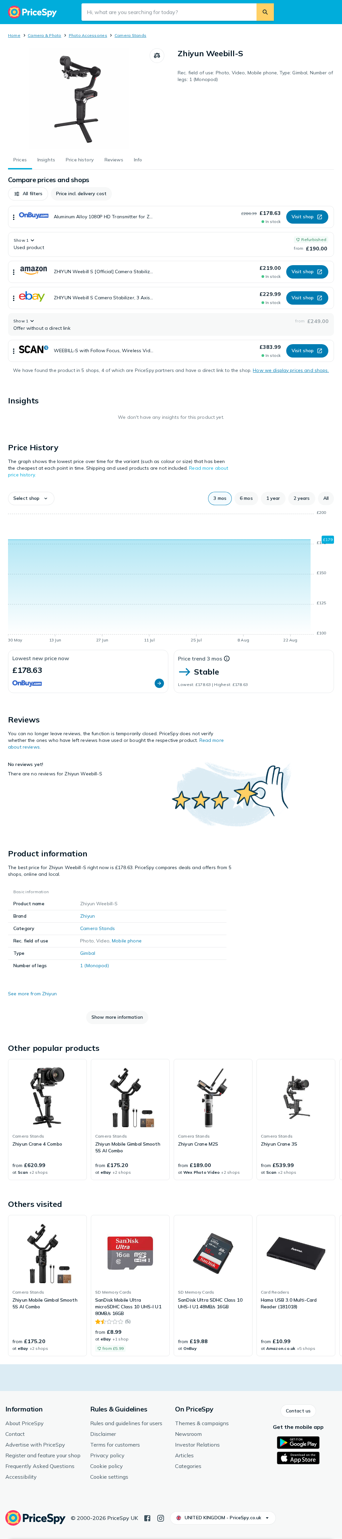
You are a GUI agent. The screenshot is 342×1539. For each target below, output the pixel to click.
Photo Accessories (88, 35)
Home (14, 35)
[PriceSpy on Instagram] (161, 1517)
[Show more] (13, 217)
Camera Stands (130, 35)
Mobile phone (127, 941)
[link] (47, 1119)
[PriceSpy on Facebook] (147, 1517)
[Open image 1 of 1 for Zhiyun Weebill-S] (79, 98)
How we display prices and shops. (291, 370)
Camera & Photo (44, 35)
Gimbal (87, 953)
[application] (171, 577)
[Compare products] (157, 55)
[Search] (265, 12)
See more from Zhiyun (32, 994)
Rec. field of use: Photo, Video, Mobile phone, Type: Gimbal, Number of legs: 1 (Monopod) (255, 76)
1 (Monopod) (94, 966)
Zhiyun (87, 916)
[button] (28, 194)
